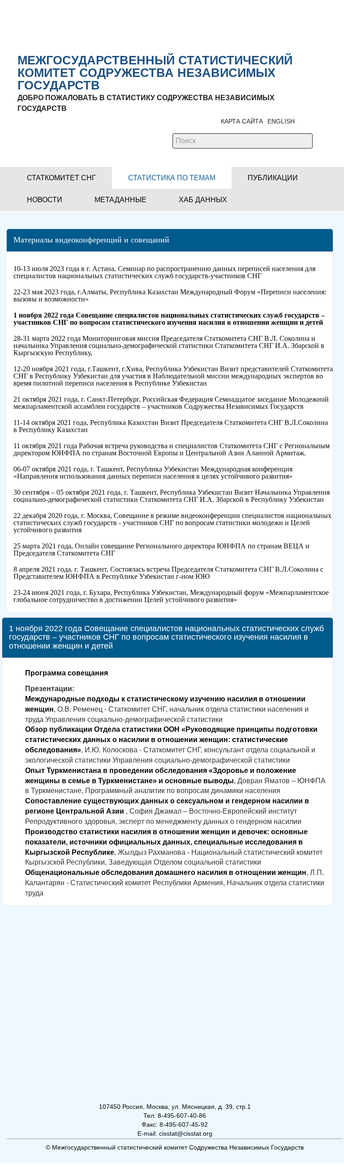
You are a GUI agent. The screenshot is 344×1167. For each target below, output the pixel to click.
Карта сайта (242, 121)
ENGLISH (281, 121)
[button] (61, 178)
